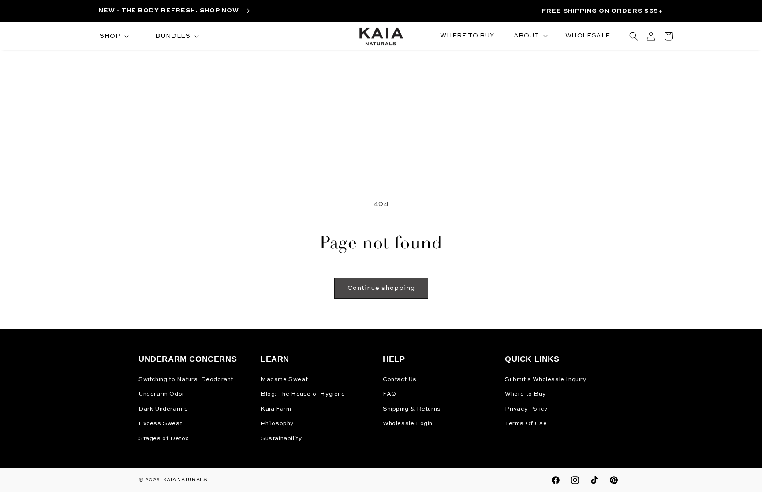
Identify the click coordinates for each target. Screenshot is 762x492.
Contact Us (400, 379)
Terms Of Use (526, 423)
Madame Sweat (284, 379)
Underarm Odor (161, 394)
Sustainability (281, 438)
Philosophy (277, 423)
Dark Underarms (163, 409)
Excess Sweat (160, 423)
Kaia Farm (276, 409)
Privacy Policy (526, 409)
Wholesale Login (408, 423)
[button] (113, 36)
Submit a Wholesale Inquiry (545, 379)
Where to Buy (525, 394)
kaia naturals (185, 479)
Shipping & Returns (412, 409)
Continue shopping (381, 288)
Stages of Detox (163, 438)
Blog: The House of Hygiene (303, 394)
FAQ (389, 394)
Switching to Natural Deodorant (185, 379)
